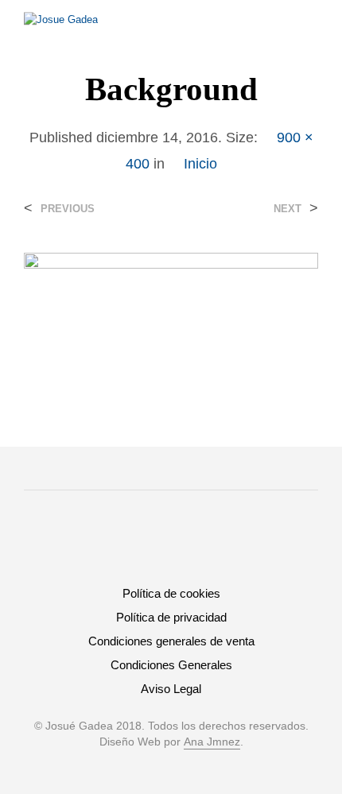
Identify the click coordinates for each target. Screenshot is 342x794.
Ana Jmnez (212, 742)
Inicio (200, 164)
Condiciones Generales (171, 665)
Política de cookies (171, 593)
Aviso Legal (171, 688)
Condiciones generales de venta (171, 641)
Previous (68, 208)
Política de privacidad (171, 617)
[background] (171, 316)
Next (287, 208)
